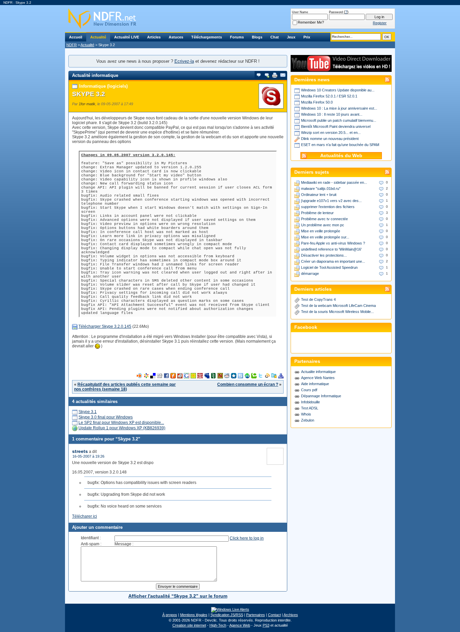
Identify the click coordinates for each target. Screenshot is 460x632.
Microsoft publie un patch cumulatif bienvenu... (338, 120)
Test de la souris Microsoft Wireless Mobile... (337, 312)
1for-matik (87, 104)
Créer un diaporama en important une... (333, 261)
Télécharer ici (84, 516)
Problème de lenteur (317, 213)
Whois (306, 414)
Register (380, 23)
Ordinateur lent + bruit (318, 195)
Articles (154, 37)
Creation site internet (189, 625)
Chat (274, 37)
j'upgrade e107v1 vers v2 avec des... (331, 201)
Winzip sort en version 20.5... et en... (331, 133)
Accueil (75, 37)
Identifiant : (91, 538)
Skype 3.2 (88, 93)
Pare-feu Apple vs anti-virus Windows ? (333, 243)
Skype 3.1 (87, 411)
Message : (123, 544)
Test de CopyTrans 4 (318, 299)
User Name (300, 12)
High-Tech (217, 625)
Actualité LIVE (126, 37)
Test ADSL (309, 408)
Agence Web (239, 625)
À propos (169, 615)
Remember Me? (311, 22)
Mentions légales (193, 615)
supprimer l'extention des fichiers (328, 207)
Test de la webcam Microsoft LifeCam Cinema (338, 306)
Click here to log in (247, 538)
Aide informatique (315, 384)
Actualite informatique (318, 372)
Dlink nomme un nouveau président (330, 139)
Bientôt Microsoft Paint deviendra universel (335, 126)
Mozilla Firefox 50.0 (317, 102)
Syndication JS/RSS (226, 615)
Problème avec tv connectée (324, 219)
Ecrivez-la (184, 61)
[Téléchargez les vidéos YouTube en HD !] (341, 68)
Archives (291, 615)
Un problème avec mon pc (322, 225)
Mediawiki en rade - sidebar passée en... (334, 182)
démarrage (310, 273)
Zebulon (307, 420)
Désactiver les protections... (324, 255)
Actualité (98, 37)
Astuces (176, 37)
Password (336, 12)
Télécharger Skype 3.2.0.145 (104, 326)
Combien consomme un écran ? (247, 384)
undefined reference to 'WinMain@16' (331, 249)
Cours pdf (309, 390)
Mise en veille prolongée (320, 231)
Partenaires (255, 615)
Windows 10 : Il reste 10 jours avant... (331, 114)
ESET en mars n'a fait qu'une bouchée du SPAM (340, 145)
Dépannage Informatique (321, 396)
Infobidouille (310, 402)
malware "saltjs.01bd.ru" (320, 188)
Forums (237, 37)
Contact (274, 615)
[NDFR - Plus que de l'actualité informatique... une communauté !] (230, 18)
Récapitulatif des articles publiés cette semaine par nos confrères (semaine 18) (125, 387)
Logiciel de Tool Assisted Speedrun (329, 267)
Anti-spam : (91, 544)
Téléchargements (206, 37)
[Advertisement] (178, 363)
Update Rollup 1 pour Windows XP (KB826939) (121, 428)
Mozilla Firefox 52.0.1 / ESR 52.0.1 (329, 96)
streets (80, 451)
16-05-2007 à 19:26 (88, 456)
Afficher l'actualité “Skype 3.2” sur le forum (177, 596)
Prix (306, 37)
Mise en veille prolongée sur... (325, 237)
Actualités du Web (341, 155)
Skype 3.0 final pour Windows (105, 417)
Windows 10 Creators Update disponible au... (337, 90)
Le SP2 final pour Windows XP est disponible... (121, 422)
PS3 (266, 625)
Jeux (291, 37)
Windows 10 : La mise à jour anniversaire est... (339, 108)
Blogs (257, 37)
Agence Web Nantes (318, 378)
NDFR (71, 45)
